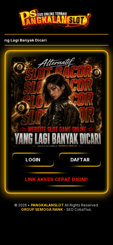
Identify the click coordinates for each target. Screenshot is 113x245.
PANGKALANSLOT (47, 205)
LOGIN (33, 160)
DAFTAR (80, 160)
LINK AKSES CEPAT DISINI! (56, 179)
